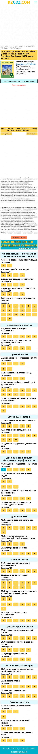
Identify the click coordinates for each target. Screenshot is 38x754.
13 (3, 314)
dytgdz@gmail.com (19, 752)
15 (16, 314)
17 (28, 314)
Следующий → (32, 134)
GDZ (19, 2)
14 (10, 314)
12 (34, 310)
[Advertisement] (19, 25)
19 (3, 319)
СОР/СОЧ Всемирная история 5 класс (19, 81)
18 (34, 314)
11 (28, 310)
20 (10, 319)
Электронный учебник (26, 64)
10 (22, 310)
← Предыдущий (6, 134)
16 (22, 314)
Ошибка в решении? (19, 237)
